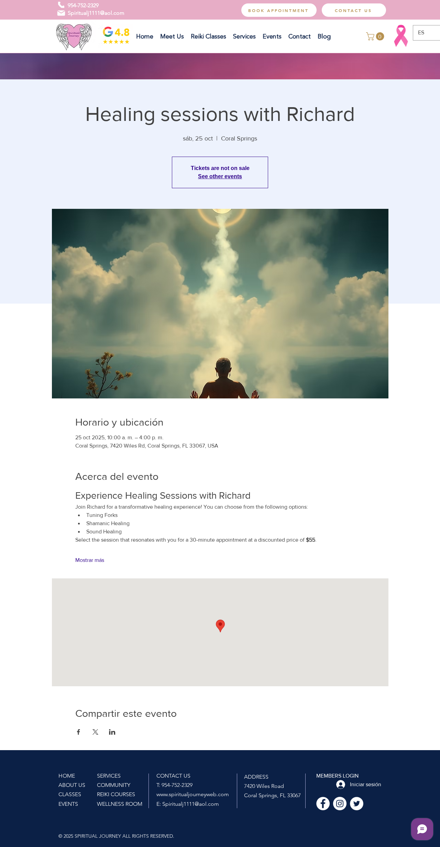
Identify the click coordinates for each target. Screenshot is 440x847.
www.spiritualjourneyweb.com (192, 794)
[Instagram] (339, 803)
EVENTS (68, 804)
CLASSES (69, 794)
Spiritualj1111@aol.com (96, 13)
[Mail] (61, 13)
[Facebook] (323, 803)
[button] (376, 36)
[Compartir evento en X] (95, 732)
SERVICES (109, 775)
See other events (220, 176)
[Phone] (61, 5)
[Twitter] (356, 803)
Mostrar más (89, 560)
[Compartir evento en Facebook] (78, 732)
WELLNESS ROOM (119, 804)
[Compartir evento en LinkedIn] (112, 732)
